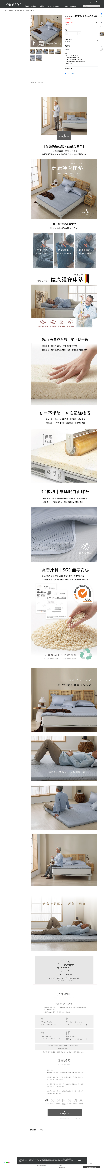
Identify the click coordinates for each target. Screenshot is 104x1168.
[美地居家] (13, 4)
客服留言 (61, 1165)
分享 (67, 73)
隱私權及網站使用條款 (41, 1165)
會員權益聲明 (62, 1167)
